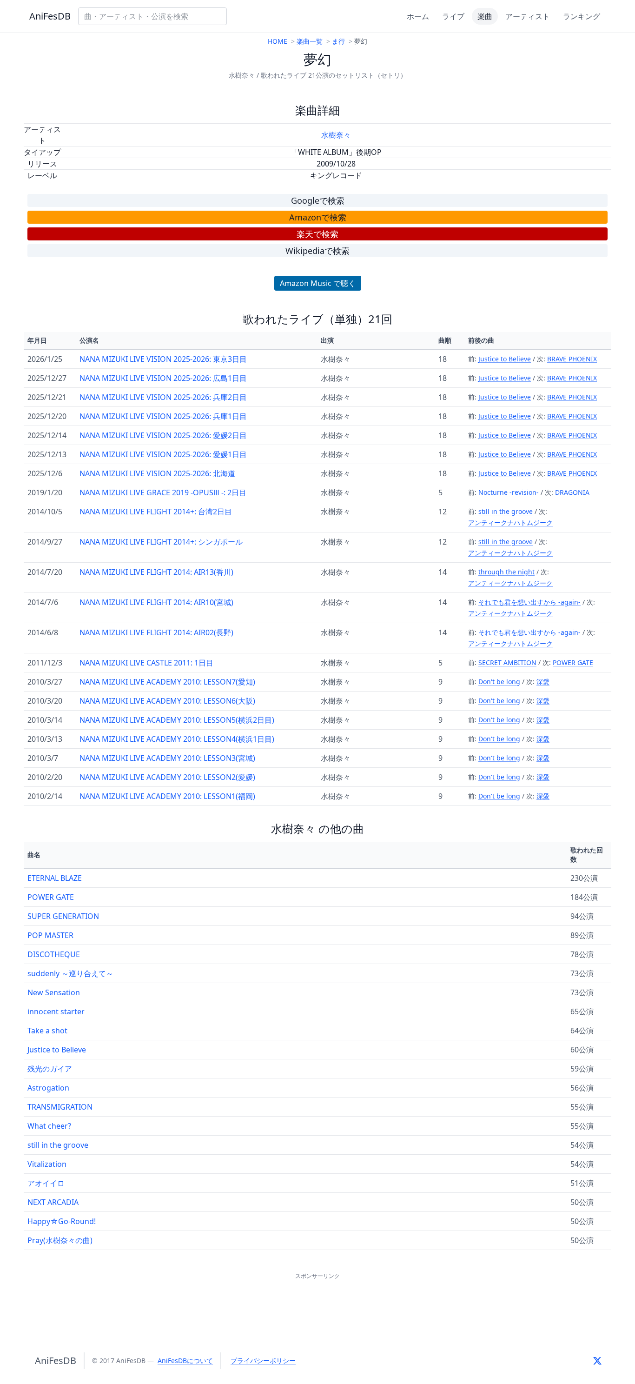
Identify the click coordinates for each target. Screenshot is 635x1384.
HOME (277, 41)
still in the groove (505, 511)
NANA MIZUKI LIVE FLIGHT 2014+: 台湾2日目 (155, 511)
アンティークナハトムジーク (510, 522)
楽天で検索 (317, 234)
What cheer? (49, 1126)
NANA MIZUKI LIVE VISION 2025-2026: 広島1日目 (163, 378)
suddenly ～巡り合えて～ (70, 973)
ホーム (418, 16)
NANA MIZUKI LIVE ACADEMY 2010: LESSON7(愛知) (167, 682)
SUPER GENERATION (63, 916)
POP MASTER (50, 935)
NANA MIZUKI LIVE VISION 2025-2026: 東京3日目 (163, 359)
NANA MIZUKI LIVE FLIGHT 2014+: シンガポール (161, 542)
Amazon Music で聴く (318, 283)
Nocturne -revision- (508, 492)
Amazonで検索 (317, 217)
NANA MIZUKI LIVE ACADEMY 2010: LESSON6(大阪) (167, 701)
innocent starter (56, 1011)
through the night (506, 571)
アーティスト (527, 16)
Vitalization (46, 1164)
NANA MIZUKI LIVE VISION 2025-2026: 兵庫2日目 (163, 397)
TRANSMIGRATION (60, 1107)
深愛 (542, 681)
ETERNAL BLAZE (54, 878)
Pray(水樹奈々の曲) (60, 1240)
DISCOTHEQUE (53, 954)
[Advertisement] (317, 1303)
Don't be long (499, 681)
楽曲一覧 (310, 41)
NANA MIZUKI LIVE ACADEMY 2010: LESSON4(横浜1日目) (176, 739)
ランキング (581, 16)
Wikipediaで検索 (317, 250)
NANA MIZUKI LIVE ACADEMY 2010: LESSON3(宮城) (167, 758)
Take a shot (47, 1030)
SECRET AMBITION (507, 662)
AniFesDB (50, 16)
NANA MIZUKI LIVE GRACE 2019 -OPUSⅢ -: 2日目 (162, 492)
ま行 (338, 41)
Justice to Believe (504, 358)
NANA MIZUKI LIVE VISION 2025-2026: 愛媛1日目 (163, 454)
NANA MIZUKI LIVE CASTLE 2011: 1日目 (146, 663)
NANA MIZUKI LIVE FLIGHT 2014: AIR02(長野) (156, 632)
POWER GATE (573, 662)
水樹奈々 (336, 135)
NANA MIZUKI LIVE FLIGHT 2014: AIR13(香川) (156, 572)
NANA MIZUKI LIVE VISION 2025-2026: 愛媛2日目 (163, 435)
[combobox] (152, 16)
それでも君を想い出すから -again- (529, 602)
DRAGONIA (572, 492)
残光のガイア (49, 1069)
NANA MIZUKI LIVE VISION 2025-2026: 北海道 (157, 473)
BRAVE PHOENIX (572, 358)
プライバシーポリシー (263, 1360)
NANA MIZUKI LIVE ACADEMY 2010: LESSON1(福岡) (167, 796)
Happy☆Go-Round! (61, 1221)
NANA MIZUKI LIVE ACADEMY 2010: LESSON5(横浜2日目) (176, 720)
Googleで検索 (317, 200)
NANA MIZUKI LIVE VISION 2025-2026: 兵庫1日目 (163, 416)
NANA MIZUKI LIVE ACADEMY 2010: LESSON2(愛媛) (167, 777)
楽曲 (484, 16)
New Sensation (53, 992)
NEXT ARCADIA (53, 1202)
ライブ (453, 16)
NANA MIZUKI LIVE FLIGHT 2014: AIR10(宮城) (156, 602)
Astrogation (48, 1088)
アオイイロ (46, 1183)
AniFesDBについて (185, 1360)
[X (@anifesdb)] (597, 1360)
